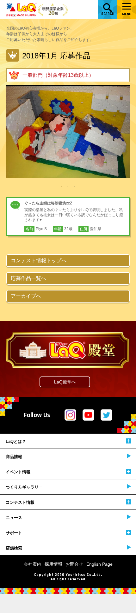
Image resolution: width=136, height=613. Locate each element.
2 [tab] (68, 186)
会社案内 (32, 564)
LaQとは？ (16, 441)
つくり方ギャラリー (24, 487)
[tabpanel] (68, 131)
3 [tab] (74, 186)
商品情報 (14, 456)
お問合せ (74, 564)
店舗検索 (14, 548)
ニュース (14, 517)
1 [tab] (62, 186)
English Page (99, 564)
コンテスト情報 (20, 502)
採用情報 (53, 564)
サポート (14, 532)
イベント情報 (18, 472)
